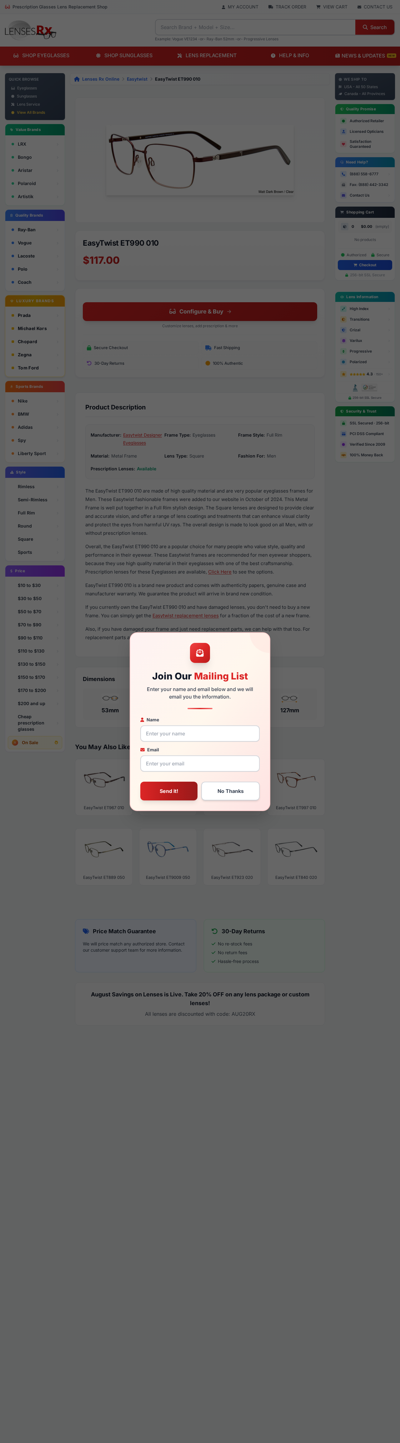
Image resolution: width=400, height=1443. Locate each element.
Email (153, 749)
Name (153, 719)
